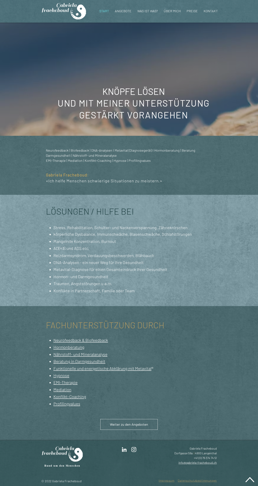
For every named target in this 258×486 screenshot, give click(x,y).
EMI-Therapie (65, 382)
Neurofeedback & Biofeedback (80, 340)
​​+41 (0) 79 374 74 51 (205, 458)
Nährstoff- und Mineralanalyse (80, 354)
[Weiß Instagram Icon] (134, 449)
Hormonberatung (68, 347)
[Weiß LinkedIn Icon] (124, 449)
